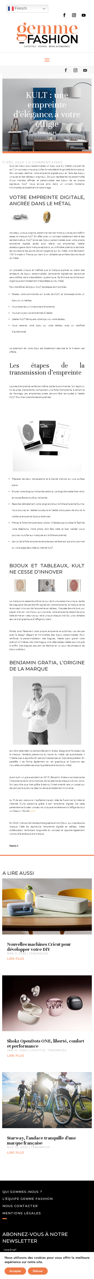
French (20, 8)
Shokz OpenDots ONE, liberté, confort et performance (45, 1043)
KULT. (32, 811)
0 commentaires (45, 162)
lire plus (15, 958)
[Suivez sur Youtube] (83, 15)
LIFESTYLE (38, 1050)
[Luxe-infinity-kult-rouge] (74, 585)
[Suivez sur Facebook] (64, 15)
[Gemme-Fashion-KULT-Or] (47, 217)
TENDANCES (47, 132)
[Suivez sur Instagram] (74, 15)
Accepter (15, 1271)
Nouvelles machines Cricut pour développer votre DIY (39, 946)
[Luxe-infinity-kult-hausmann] (47, 585)
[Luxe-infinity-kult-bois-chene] (20, 585)
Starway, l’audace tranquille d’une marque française (41, 1140)
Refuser (38, 1271)
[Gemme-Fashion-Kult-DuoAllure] (20, 217)
